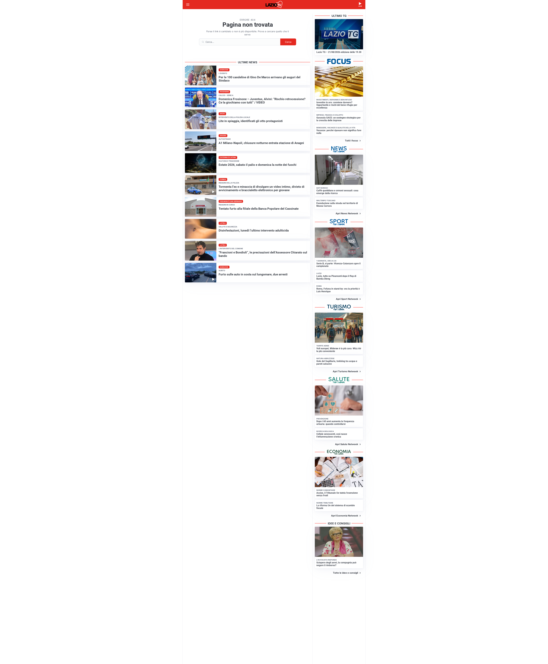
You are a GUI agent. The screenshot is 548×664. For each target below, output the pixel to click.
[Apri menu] (187, 4)
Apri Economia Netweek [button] (344, 515)
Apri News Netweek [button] (347, 213)
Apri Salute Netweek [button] (346, 444)
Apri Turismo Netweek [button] (345, 371)
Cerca (288, 41)
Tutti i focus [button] (351, 140)
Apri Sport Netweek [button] (347, 299)
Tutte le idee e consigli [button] (345, 572)
